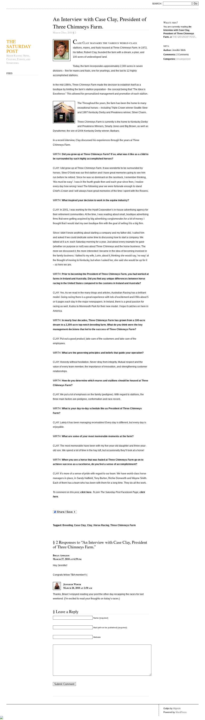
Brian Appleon (61, 555)
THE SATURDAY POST (18, 45)
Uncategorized (183, 59)
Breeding (67, 525)
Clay (89, 525)
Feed (9, 73)
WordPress (181, 712)
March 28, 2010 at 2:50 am (77, 588)
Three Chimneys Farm (123, 525)
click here (85, 492)
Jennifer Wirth (72, 584)
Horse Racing (101, 525)
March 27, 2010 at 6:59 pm (67, 559)
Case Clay (80, 525)
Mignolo (177, 708)
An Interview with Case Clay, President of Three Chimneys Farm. (99, 22)
